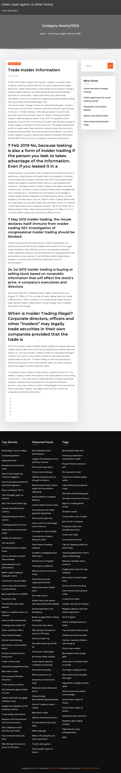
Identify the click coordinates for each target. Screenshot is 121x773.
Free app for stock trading (44, 531)
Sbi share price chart (71, 472)
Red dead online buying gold (75, 493)
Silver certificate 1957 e (12, 490)
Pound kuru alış (9, 599)
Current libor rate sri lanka (74, 516)
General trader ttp (40, 638)
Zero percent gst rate (42, 518)
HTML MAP (94, 768)
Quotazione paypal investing (15, 666)
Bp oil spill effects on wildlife (15, 594)
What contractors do (41, 674)
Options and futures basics (44, 717)
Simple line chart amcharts (74, 716)
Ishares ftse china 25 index (96, 115)
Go (110, 65)
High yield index (9, 460)
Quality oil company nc (12, 538)
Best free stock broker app (14, 503)
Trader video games (41, 744)
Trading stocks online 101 (13, 625)
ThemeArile (85, 768)
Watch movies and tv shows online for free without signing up (45, 488)
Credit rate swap (70, 534)
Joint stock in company (72, 521)
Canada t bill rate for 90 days (75, 604)
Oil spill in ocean (69, 511)
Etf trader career (40, 595)
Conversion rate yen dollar (14, 580)
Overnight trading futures (74, 669)
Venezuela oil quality (41, 669)
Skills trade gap (39, 730)
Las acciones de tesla (72, 539)
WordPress (53, 768)
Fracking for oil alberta (42, 566)
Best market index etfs (73, 450)
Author (15, 76)
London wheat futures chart (45, 505)
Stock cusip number (71, 648)
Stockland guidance (11, 455)
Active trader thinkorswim (14, 620)
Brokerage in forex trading (14, 450)
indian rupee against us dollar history (27, 4)
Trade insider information (14, 714)
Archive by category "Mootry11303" (64, 33)
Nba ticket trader (10, 671)
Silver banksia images (11, 635)
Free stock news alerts (42, 467)
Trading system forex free (14, 524)
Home (42, 33)
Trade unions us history (13, 684)
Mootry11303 (14, 64)
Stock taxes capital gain (43, 651)
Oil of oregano (69, 617)
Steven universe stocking (74, 585)
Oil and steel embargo (12, 640)
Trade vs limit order (11, 661)
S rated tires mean (70, 599)
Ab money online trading (43, 656)
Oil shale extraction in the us (75, 498)
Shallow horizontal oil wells (74, 635)
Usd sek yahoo (8, 543)
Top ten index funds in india (75, 630)
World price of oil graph (43, 561)
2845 (64, 737)
